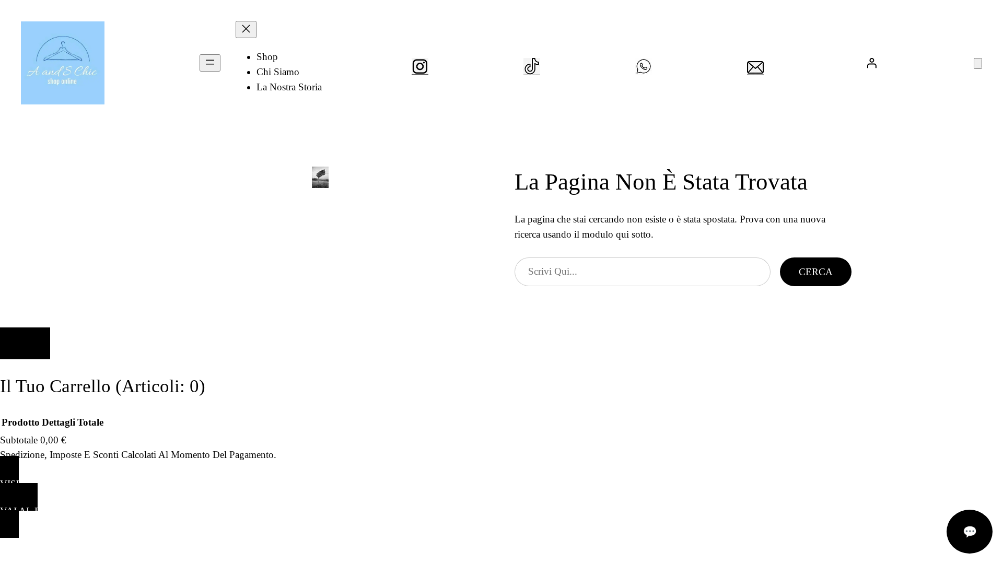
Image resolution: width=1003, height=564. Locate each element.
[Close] (25, 343)
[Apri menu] (210, 63)
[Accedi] (871, 62)
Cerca (816, 271)
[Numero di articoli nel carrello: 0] (978, 63)
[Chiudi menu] (246, 29)
